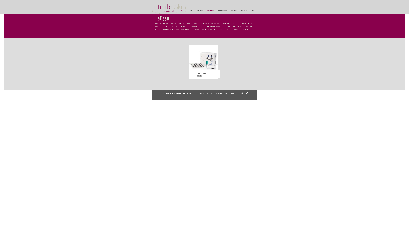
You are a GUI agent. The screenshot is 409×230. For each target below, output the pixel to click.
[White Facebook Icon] (237, 93)
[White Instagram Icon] (242, 93)
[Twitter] (247, 93)
